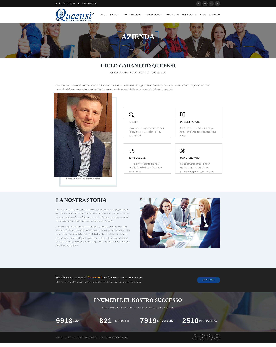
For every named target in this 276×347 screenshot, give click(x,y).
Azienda (114, 15)
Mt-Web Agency (120, 337)
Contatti (214, 15)
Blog (203, 15)
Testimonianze (153, 15)
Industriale (189, 15)
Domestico (172, 15)
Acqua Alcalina (131, 15)
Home (103, 15)
